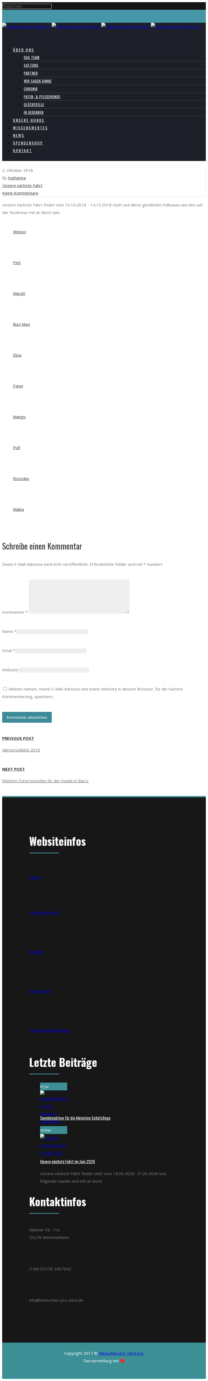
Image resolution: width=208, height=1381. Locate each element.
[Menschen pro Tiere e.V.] (101, 26)
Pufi (16, 447)
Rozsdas (21, 478)
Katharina (17, 177)
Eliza (17, 355)
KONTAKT (22, 150)
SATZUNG (31, 65)
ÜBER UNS (23, 49)
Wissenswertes (43, 912)
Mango (19, 416)
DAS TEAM (32, 57)
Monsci (19, 231)
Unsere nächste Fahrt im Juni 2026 (67, 1161)
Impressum (40, 991)
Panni (18, 386)
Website (10, 669)
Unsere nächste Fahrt (22, 185)
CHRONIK (31, 88)
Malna (18, 509)
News (34, 877)
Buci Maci (21, 324)
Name (7, 631)
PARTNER (31, 73)
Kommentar (15, 612)
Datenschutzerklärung (49, 1030)
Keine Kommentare (20, 193)
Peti (17, 262)
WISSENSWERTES (30, 127)
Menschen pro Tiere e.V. (121, 1353)
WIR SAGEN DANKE (38, 81)
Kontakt (36, 951)
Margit (19, 293)
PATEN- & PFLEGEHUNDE (42, 96)
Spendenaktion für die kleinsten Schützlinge (75, 1118)
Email (7, 650)
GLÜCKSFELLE (34, 104)
